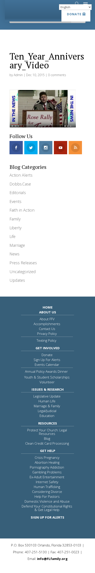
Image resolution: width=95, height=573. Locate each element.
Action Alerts (21, 175)
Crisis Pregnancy (47, 457)
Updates (17, 280)
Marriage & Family (47, 406)
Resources (47, 423)
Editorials (18, 192)
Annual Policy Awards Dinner (46, 371)
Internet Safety (47, 482)
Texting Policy (46, 340)
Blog (47, 438)
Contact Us (47, 328)
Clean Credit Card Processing (47, 443)
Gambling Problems (47, 472)
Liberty (15, 227)
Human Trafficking (47, 486)
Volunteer (47, 382)
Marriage (17, 245)
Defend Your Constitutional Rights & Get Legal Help (47, 508)
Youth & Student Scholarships (47, 377)
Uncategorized (23, 271)
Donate (74, 14)
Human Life (46, 401)
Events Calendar (47, 364)
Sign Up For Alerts (47, 359)
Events (15, 201)
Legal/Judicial (47, 411)
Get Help (47, 450)
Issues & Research (48, 389)
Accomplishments (47, 324)
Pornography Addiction (47, 467)
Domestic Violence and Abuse (47, 501)
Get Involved (48, 348)
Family (15, 219)
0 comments (57, 75)
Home (48, 307)
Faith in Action (22, 210)
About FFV (47, 319)
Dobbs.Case (20, 184)
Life (12, 236)
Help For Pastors (47, 496)
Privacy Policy (47, 333)
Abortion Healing (47, 462)
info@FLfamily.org (52, 558)
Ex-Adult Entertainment (47, 477)
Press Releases (23, 262)
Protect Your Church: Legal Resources (47, 432)
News (14, 254)
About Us (47, 312)
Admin (18, 75)
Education (47, 415)
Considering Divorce (47, 491)
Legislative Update (47, 396)
